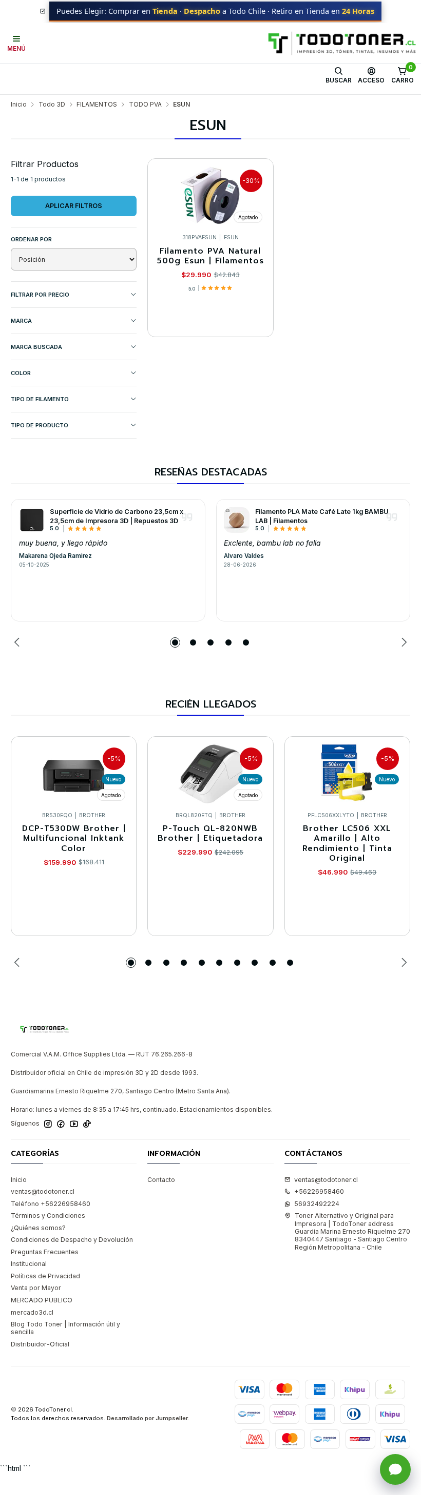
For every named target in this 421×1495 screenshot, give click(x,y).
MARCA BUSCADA (36, 346)
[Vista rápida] (257, 194)
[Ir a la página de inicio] (342, 43)
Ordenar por (31, 239)
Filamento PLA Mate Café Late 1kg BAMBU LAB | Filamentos (322, 516)
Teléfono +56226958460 (50, 1204)
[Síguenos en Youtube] (74, 1124)
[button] (175, 642)
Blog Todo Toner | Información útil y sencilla (65, 1328)
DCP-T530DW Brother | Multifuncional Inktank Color (74, 838)
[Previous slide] (18, 642)
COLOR (21, 373)
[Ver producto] (32, 520)
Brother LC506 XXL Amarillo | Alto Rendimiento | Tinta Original (347, 843)
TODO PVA (145, 104)
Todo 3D (52, 104)
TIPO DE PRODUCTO (39, 425)
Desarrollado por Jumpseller (147, 1418)
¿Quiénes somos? (38, 1228)
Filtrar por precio (40, 294)
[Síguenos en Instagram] (48, 1124)
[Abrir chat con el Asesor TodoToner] (395, 1469)
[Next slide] (402, 642)
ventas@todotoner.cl (42, 1191)
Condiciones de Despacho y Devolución (72, 1239)
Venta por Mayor (36, 1288)
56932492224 (316, 1204)
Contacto (161, 1179)
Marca (21, 320)
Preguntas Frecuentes (45, 1252)
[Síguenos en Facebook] (60, 1124)
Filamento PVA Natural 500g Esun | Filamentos (210, 256)
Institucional (29, 1264)
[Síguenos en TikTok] (87, 1124)
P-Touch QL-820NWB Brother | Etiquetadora (210, 833)
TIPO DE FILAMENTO (40, 399)
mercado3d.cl (32, 1312)
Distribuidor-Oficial (40, 1344)
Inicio (19, 104)
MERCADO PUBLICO (41, 1300)
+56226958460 (319, 1191)
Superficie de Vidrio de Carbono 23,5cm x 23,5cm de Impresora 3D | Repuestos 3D (116, 516)
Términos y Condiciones (48, 1215)
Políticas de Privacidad (45, 1276)
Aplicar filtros (73, 206)
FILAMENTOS (96, 104)
